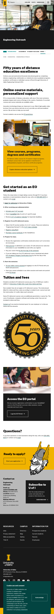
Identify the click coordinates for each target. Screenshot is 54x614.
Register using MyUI (12, 230)
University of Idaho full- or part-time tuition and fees (26, 284)
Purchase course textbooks (14, 233)
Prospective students (39, 531)
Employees (36, 540)
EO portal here (28, 114)
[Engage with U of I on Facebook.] (4, 580)
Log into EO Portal (17, 414)
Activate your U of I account (14, 211)
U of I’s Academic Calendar (18, 217)
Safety (22, 537)
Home (4, 56)
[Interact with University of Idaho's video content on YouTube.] (23, 580)
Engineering (12, 51)
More (42, 51)
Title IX (5, 540)
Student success (33, 51)
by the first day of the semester (29, 250)
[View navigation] (48, 2)
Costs (33, 2)
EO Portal (12, 272)
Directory (23, 531)
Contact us (6, 304)
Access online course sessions (15, 265)
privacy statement (21, 609)
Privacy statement (9, 534)
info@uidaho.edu (8, 576)
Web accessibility (9, 537)
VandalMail (13, 214)
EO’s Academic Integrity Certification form (19, 255)
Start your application (13, 461)
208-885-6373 (41, 197)
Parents (34, 537)
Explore (27, 2)
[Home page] (5, 3)
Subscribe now (41, 499)
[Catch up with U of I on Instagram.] (14, 580)
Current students (37, 534)
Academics (22, 51)
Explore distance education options (21, 169)
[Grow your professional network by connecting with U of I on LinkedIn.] (19, 580)
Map (21, 534)
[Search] (9, 2)
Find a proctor (10, 245)
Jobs (4, 531)
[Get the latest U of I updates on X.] (9, 580)
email (13, 199)
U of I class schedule (30, 227)
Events (22, 540)
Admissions (40, 2)
